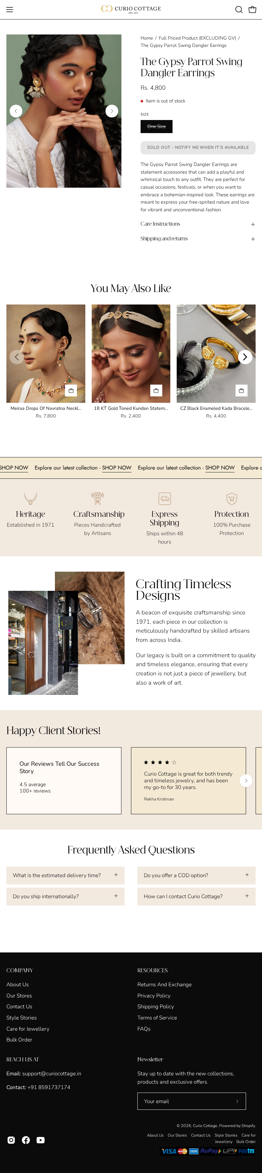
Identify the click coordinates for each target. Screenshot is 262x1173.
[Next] (111, 111)
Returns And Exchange (164, 984)
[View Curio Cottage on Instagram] (11, 1140)
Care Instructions (160, 224)
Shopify (248, 1125)
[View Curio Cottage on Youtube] (40, 1140)
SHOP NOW (36, 467)
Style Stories (21, 1017)
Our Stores (19, 995)
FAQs (143, 1028)
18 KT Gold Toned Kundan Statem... (131, 408)
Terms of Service (157, 1017)
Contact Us (19, 1006)
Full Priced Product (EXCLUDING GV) (197, 38)
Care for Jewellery (28, 1028)
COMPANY (19, 970)
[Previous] (16, 111)
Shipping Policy (155, 1006)
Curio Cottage (205, 1125)
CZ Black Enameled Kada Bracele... (216, 408)
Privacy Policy (154, 995)
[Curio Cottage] (131, 9)
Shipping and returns (164, 239)
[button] (238, 9)
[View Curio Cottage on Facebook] (26, 1140)
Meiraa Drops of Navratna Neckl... (46, 408)
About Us (17, 984)
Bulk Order (19, 1039)
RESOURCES (152, 970)
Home (147, 38)
